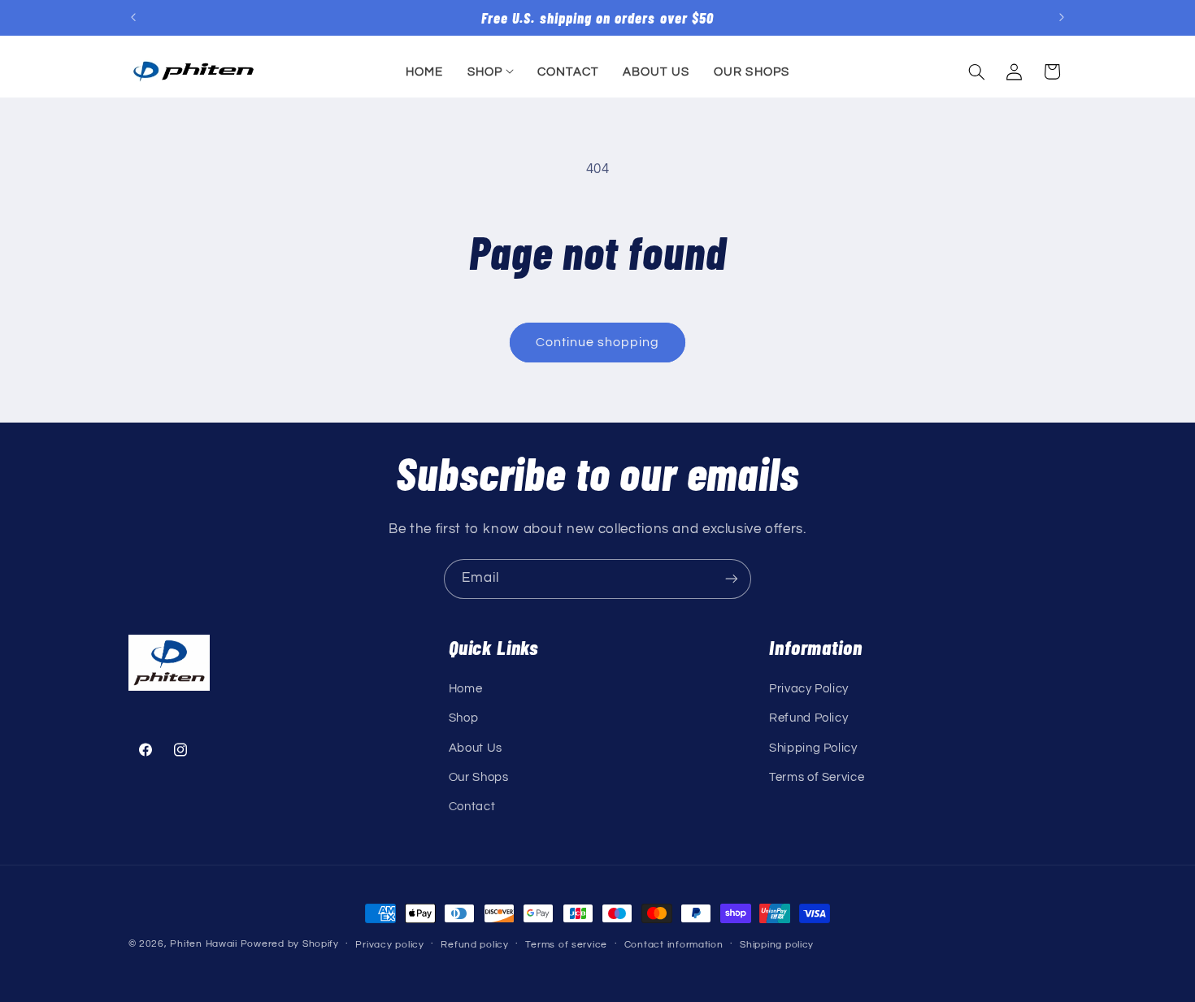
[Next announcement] (1062, 18)
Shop (464, 718)
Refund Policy (808, 718)
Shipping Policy (813, 748)
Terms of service (566, 944)
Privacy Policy (809, 689)
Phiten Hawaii (203, 943)
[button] (490, 71)
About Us (475, 748)
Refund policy (475, 944)
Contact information (674, 944)
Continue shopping (598, 342)
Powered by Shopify (290, 943)
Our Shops (479, 777)
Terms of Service (816, 777)
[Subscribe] (731, 579)
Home (466, 689)
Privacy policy (389, 944)
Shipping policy (777, 944)
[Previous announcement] (133, 18)
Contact (472, 806)
